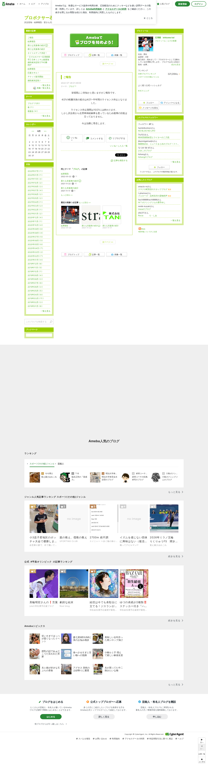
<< (33, 131)
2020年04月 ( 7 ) (35, 248)
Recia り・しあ (147, 215)
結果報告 (65, 173)
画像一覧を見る (43, 88)
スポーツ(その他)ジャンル (148, 77)
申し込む (157, 716)
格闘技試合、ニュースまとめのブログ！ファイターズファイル (159, 144)
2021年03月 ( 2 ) (35, 206)
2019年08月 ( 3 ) (35, 279)
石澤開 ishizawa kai (164, 37)
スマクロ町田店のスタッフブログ (154, 189)
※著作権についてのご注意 (147, 232)
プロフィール (160, 41)
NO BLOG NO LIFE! (146, 131)
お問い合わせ (101, 738)
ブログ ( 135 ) (34, 103)
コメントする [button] (96, 138)
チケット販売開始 (35, 76)
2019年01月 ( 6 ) (35, 306)
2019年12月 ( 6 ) (35, 263)
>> (45, 131)
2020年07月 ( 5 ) (35, 237)
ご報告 (67, 77)
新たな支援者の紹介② (71, 181)
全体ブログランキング (147, 74)
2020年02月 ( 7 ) (35, 256)
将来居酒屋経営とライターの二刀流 (153, 137)
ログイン (199, 4)
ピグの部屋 (172, 41)
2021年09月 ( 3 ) (35, 186)
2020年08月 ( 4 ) (35, 233)
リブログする (118, 138)
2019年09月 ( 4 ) (35, 275)
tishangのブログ (145, 157)
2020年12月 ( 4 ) (35, 217)
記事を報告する (121, 160)
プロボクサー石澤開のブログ (51, 17)
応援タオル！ (33, 72)
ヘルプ (181, 738)
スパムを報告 (84, 738)
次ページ (107, 63)
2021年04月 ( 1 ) (35, 202)
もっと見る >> (67, 195)
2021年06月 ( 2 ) (35, 194)
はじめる (51, 716)
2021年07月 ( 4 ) (35, 190)
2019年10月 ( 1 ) (35, 271)
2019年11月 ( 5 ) (35, 267)
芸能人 (61, 463)
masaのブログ (144, 209)
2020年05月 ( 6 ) (35, 244)
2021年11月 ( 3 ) (35, 179)
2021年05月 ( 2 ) (35, 198)
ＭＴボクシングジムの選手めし (151, 202)
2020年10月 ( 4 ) (35, 225)
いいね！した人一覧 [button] (119, 146)
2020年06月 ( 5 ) (35, 240)
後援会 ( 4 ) (33, 111)
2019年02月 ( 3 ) (35, 302)
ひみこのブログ (145, 150)
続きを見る (175, 64)
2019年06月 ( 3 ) (35, 287)
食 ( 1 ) (30, 107)
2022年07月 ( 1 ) (35, 171)
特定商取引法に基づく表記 (161, 738)
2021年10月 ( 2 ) (35, 183)
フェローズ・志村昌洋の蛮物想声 (154, 196)
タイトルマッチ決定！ (37, 53)
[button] (202, 760)
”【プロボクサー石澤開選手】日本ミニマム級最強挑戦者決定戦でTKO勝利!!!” (39, 61)
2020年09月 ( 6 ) (35, 229)
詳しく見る (104, 716)
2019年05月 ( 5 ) (35, 291)
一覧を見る (175, 162)
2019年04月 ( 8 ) (35, 294)
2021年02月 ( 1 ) (35, 209)
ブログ (72, 86)
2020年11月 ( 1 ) (35, 221)
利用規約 (116, 738)
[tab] (42, 463)
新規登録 (182, 4)
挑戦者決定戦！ (34, 80)
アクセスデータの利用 (134, 738)
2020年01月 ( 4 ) (35, 260)
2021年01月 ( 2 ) (35, 213)
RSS (143, 229)
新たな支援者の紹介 (69, 188)
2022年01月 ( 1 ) (35, 175)
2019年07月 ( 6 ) (35, 283)
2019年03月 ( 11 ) (35, 298)
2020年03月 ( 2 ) (35, 252)
